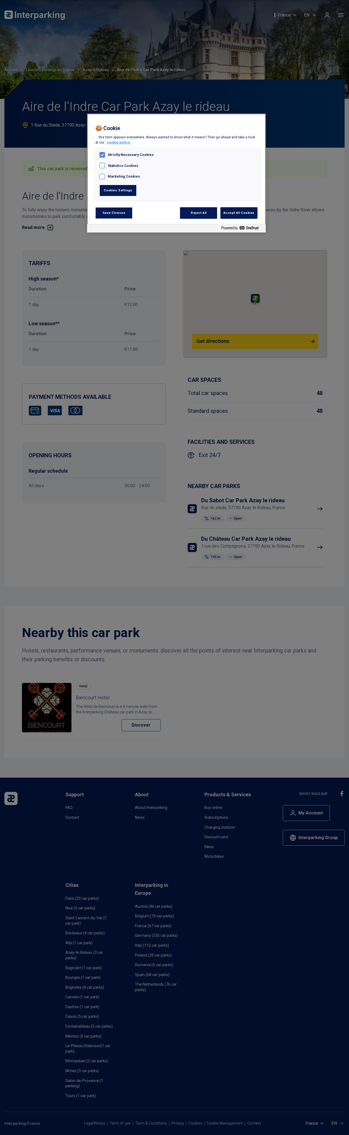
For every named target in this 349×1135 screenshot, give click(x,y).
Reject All (199, 213)
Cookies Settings (118, 190)
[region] (176, 173)
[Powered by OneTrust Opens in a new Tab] (242, 229)
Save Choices (114, 213)
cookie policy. (119, 142)
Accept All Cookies (238, 213)
